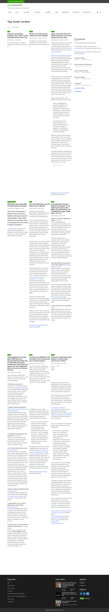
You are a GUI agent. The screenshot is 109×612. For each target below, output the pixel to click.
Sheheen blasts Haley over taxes (60, 192)
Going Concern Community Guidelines (16, 596)
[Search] (100, 12)
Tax (9, 31)
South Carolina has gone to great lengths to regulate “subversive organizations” (38, 451)
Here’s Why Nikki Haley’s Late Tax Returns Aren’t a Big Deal (39, 205)
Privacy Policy (10, 599)
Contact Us (10, 591)
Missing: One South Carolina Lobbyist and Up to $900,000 (38, 35)
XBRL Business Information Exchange (18, 409)
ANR (53, 201)
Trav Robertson (12, 228)
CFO (52, 307)
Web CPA (57, 220)
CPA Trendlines (13, 410)
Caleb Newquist (10, 40)
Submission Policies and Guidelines (15, 593)
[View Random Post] (97, 12)
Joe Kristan (56, 519)
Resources (86, 12)
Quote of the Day (11, 201)
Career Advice (10, 585)
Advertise (76, 12)
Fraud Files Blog (12, 450)
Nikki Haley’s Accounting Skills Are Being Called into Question (17, 205)
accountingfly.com (82, 51)
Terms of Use (10, 588)
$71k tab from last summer (15, 496)
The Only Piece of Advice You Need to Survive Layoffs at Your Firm (69, 594)
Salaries (26, 12)
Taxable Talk (54, 521)
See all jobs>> (78, 91)
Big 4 (16, 12)
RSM (31, 354)
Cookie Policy (10, 601)
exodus (53, 320)
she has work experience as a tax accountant (39, 277)
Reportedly (32, 211)
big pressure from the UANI (20, 387)
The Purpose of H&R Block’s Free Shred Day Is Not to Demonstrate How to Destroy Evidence (39, 359)
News (10, 12)
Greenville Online (12, 507)
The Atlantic (17, 435)
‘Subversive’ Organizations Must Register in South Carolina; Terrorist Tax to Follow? (61, 359)
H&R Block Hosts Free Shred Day (38, 471)
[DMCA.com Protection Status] (85, 599)
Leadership (65, 12)
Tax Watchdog (12, 491)
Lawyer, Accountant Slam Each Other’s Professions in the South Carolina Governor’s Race (61, 35)
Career (47, 12)
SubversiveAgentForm (57, 523)
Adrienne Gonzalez (33, 38)
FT (22, 384)
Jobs (56, 12)
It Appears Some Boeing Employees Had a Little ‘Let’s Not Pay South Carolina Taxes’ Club (17, 35)
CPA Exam (37, 12)
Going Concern (60, 610)
